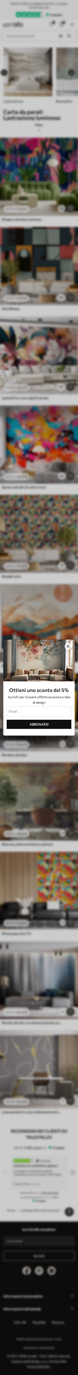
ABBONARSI (39, 724)
